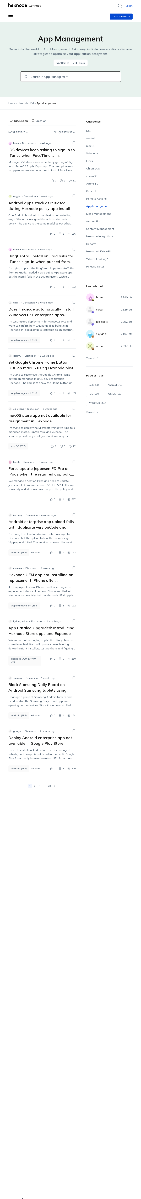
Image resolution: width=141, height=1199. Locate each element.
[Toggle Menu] (10, 16)
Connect (35, 5)
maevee (17, 568)
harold (16, 462)
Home (11, 103)
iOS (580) (94, 393)
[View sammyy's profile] (10, 678)
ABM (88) (94, 384)
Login (129, 5)
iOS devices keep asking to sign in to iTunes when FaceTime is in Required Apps (41, 155)
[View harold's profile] (10, 462)
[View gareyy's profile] (10, 355)
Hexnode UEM (26, 103)
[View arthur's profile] (90, 346)
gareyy (17, 355)
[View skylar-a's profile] (90, 334)
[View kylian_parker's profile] (10, 621)
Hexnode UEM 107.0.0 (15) (23, 660)
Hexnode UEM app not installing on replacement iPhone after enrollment (40, 580)
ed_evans (18, 408)
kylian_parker (20, 621)
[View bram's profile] (10, 143)
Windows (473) (97, 402)
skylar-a (101, 334)
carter (99, 309)
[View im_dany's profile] (10, 515)
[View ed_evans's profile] (10, 409)
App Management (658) (24, 340)
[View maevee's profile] (10, 568)
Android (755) (19, 552)
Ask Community (121, 16)
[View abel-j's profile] (10, 302)
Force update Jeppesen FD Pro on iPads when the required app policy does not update (40, 474)
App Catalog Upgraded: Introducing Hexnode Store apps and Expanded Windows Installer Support (41, 633)
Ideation (41, 121)
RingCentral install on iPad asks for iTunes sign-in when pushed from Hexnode (40, 262)
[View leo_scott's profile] (90, 322)
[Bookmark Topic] (74, 143)
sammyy (17, 678)
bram (16, 143)
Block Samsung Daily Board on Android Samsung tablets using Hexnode (37, 690)
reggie (16, 196)
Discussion (21, 121)
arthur (100, 346)
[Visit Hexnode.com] (18, 5)
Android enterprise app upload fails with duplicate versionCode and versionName (41, 527)
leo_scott (102, 321)
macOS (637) (18, 446)
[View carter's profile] (90, 309)
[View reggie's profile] (10, 196)
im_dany (17, 515)
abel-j (16, 302)
